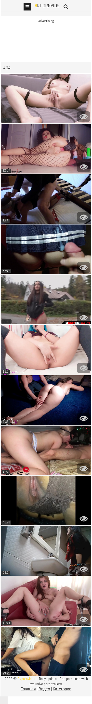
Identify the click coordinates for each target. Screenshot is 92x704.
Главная (28, 689)
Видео (44, 689)
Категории (62, 689)
